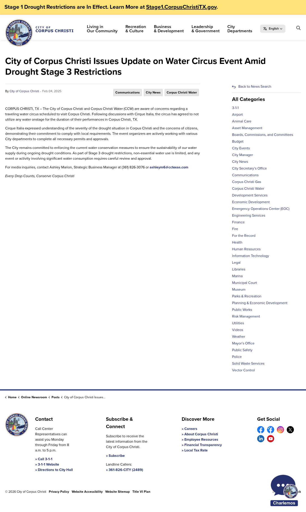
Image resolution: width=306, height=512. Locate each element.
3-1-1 (235, 107)
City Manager (242, 154)
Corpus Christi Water (182, 92)
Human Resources (246, 249)
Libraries (238, 269)
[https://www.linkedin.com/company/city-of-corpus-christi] (260, 438)
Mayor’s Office (243, 343)
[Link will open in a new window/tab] (260, 429)
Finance (238, 222)
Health (237, 242)
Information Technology (250, 255)
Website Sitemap (117, 491)
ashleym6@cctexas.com (169, 167)
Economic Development (251, 202)
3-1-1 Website (48, 464)
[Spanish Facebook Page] (270, 429)
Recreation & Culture (135, 28)
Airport (237, 114)
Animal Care (241, 121)
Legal (236, 262)
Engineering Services (248, 215)
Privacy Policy (59, 491)
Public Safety (242, 350)
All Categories (248, 99)
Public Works (242, 309)
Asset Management (247, 128)
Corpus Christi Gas (246, 181)
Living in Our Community (102, 28)
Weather (238, 336)
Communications (127, 92)
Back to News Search (254, 86)
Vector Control (243, 370)
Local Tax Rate (196, 450)
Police (237, 356)
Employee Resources (201, 439)
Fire (235, 228)
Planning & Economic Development (259, 302)
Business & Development (169, 28)
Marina (237, 276)
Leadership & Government (206, 28)
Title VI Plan (141, 491)
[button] (272, 29)
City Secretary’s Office (249, 168)
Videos (237, 329)
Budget (238, 141)
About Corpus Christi (201, 434)
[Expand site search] (298, 28)
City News (153, 92)
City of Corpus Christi (24, 91)
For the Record (243, 235)
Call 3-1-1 (45, 459)
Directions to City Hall (55, 469)
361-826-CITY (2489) (126, 469)
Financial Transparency (203, 444)
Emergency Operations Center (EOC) (260, 208)
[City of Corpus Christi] (39, 33)
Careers (190, 428)
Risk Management (246, 316)
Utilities (238, 323)
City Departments (239, 28)
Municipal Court (244, 282)
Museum (239, 289)
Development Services (249, 195)
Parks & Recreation (246, 296)
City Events (241, 148)
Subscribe (117, 455)
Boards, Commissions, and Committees (262, 134)
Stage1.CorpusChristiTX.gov (181, 7)
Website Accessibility (87, 491)
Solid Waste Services (248, 363)
